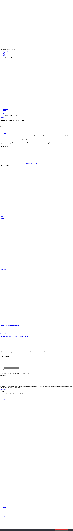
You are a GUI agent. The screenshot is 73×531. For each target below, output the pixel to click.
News (4, 53)
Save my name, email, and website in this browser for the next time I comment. (16, 373)
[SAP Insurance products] (36, 215)
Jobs (3, 56)
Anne (3, 125)
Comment (2, 364)
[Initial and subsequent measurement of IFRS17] (4, 332)
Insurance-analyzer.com (16, 524)
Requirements (5, 51)
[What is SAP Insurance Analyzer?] (36, 321)
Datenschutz (5, 526)
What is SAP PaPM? (6, 272)
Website (1, 371)
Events (4, 54)
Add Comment (3, 124)
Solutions (4, 52)
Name (1, 366)
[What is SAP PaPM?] (36, 268)
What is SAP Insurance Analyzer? (10, 325)
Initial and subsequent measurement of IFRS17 (14, 336)
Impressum (5, 527)
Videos (4, 55)
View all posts (3, 354)
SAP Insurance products (7, 218)
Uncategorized (3, 117)
